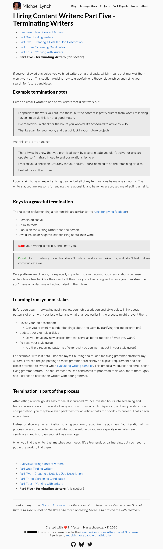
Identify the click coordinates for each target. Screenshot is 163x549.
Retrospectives (88, 5)
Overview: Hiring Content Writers (41, 32)
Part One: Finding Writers (36, 37)
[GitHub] (73, 545)
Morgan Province (53, 505)
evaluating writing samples (75, 366)
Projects (105, 5)
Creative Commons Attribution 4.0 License (109, 532)
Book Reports (120, 5)
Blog (73, 5)
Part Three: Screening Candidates (42, 47)
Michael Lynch (37, 6)
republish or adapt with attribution (89, 535)
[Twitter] (89, 545)
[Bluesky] (81, 545)
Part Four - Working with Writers (41, 52)
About (144, 5)
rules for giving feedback (110, 212)
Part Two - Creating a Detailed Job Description (51, 42)
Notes (134, 5)
